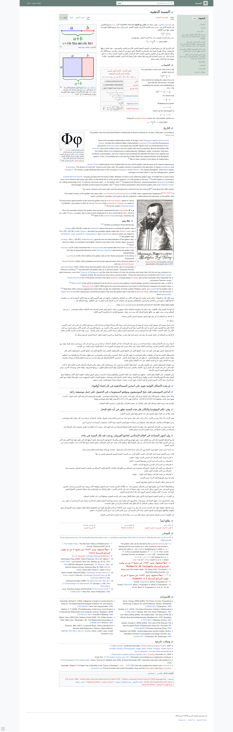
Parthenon (95, 228)
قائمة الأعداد (127, 71)
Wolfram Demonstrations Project (153, 646)
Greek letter (123, 210)
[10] (102, 224)
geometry (71, 167)
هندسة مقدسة (88, 525)
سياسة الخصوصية (201, 720)
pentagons (69, 170)
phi (61, 213)
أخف (194, 18)
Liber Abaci (129, 248)
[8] (93, 215)
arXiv (121, 665)
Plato (61, 231)
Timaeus (83, 231)
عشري (135, 85)
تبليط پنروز (128, 525)
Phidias (70, 213)
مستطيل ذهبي (91, 88)
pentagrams (166, 167)
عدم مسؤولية (182, 720)
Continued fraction (131, 96)
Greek (80, 177)
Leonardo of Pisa (145, 143)
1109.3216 (130, 665)
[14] (62, 288)
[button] (205, 3)
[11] (120, 236)
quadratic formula (141, 118)
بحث (119, 3)
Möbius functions (164, 668)
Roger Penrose (67, 292)
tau (126, 213)
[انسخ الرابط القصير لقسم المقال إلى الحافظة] (172, 65)
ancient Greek (109, 216)
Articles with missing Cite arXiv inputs (158, 682)
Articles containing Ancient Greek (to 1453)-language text (144, 679)
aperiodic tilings (143, 292)
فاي (154, 38)
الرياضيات (167, 25)
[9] (91, 215)
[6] (113, 184)
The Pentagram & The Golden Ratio (76, 660)
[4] (150, 179)
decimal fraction (114, 201)
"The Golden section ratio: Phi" (117, 657)
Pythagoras (148, 140)
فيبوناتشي (150, 673)
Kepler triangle (165, 275)
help (108, 570)
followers (135, 170)
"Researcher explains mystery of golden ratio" (141, 654)
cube (73, 234)
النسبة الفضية (88, 528)
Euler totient (149, 668)
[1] (146, 41)
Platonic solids (125, 231)
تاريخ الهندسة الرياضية (164, 685)
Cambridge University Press (94, 575)
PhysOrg (151, 654)
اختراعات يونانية (107, 682)
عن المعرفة (191, 720)
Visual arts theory (148, 685)
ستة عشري (134, 88)
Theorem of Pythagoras (89, 272)
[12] (77, 269)
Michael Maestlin (151, 262)
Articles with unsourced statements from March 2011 (100, 679)
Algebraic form (132, 104)
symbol (153, 289)
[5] (120, 181)
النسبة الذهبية (137, 682)
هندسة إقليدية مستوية (123, 682)
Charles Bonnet (73, 278)
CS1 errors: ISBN (71, 679)
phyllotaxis (115, 278)
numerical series (97, 248)
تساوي (157, 27)
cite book (84, 631)
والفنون (161, 25)
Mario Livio (170, 135)
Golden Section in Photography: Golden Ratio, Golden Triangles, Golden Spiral (141, 649)
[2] (61, 160)
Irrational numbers (93, 682)
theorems (162, 182)
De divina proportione (121, 193)
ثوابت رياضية (79, 682)
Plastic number (126, 528)
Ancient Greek (92, 164)
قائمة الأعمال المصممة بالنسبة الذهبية (158, 528)
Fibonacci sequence (104, 250)
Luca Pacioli (107, 193)
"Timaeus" (101, 564)
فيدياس (76, 154)
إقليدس (159, 673)
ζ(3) (132, 77)
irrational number (167, 185)
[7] (105, 205)
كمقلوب (76, 161)
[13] (70, 282)
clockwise (134, 278)
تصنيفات (170, 679)
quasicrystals (166, 294)
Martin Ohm (76, 283)
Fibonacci (64, 248)
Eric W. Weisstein (78, 556)
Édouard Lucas (88, 286)
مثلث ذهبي (167, 525)
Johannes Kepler (113, 146)
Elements (89, 239)
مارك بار (67, 150)
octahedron (80, 234)
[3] (129, 158)
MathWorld (104, 556)
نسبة (113, 25)
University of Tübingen (115, 203)
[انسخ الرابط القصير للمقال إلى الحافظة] (172, 12)
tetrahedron (65, 234)
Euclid (158, 140)
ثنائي (136, 81)
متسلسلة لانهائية (132, 108)
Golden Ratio (93, 556)
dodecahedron (91, 234)
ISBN (108, 562)
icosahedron (106, 234)
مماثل (90, 92)
